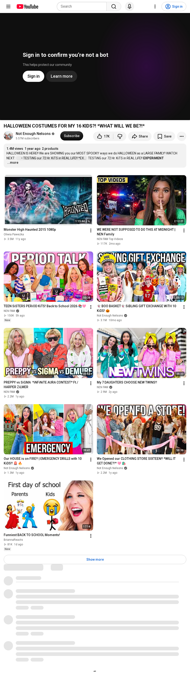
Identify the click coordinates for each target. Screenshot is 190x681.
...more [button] (12, 162)
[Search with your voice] (129, 6)
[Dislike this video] (119, 136)
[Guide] (8, 6)
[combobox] (83, 6)
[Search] (113, 6)
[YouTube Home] (27, 6)
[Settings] (155, 6)
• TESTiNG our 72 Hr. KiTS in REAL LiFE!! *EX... (54, 158)
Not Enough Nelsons (33, 133)
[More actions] (181, 136)
